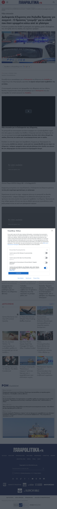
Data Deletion (21, 278)
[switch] (46, 253)
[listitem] (28, 250)
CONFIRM (18, 273)
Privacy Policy (36, 278)
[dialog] (28, 254)
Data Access (28, 278)
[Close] (52, 231)
